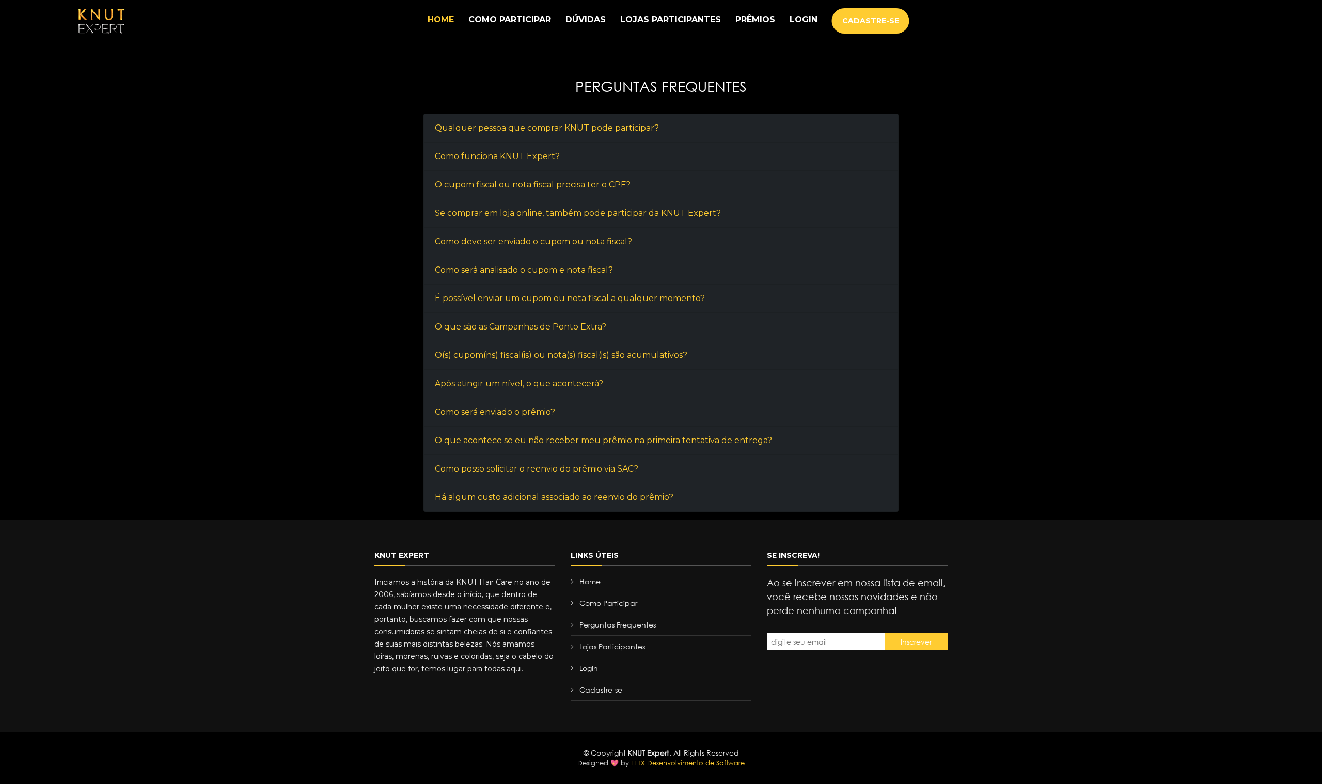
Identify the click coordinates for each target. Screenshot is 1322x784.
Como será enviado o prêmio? (495, 412)
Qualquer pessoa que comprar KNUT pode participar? (547, 128)
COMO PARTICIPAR (509, 19)
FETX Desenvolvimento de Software (688, 763)
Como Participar (608, 603)
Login (588, 668)
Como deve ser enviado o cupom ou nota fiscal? (533, 241)
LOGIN (803, 19)
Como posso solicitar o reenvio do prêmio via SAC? (536, 469)
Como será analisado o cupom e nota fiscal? (524, 270)
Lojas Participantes (612, 646)
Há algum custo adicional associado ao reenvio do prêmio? (554, 497)
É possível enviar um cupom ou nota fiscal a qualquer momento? (570, 298)
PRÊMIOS (755, 19)
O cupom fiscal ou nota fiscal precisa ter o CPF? (533, 185)
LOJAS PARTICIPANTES (670, 19)
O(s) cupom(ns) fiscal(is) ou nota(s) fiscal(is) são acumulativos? (561, 355)
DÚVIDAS (585, 19)
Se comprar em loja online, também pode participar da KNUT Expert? (578, 213)
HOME (441, 19)
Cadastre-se (600, 690)
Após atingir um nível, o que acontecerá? (519, 383)
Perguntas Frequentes (617, 625)
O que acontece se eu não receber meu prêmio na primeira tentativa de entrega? (603, 440)
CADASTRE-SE (870, 20)
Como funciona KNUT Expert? (497, 156)
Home (590, 581)
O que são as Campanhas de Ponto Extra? (520, 327)
